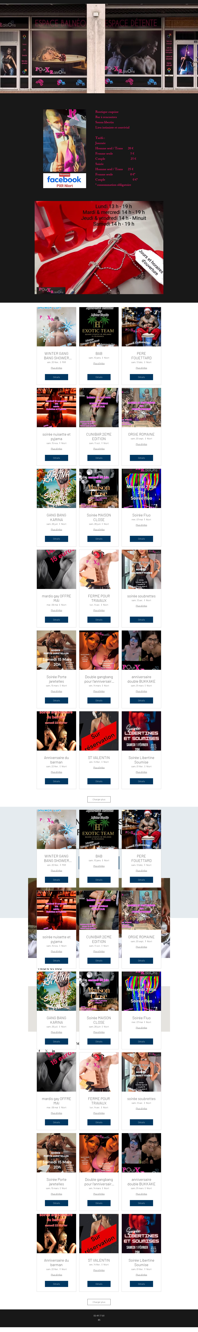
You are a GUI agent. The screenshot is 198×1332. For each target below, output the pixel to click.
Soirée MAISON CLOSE (99, 517)
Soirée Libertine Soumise (141, 759)
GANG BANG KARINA (56, 517)
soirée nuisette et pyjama (56, 436)
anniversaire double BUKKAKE (141, 678)
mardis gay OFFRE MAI (56, 598)
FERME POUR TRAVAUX (99, 598)
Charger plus (99, 799)
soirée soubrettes (141, 596)
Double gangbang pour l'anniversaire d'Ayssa (98, 678)
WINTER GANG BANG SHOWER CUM (56, 355)
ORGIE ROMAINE (141, 434)
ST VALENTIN (99, 757)
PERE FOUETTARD (141, 355)
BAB (99, 353)
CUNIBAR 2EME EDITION (99, 436)
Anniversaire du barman (56, 759)
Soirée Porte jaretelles (57, 678)
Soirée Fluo (141, 515)
